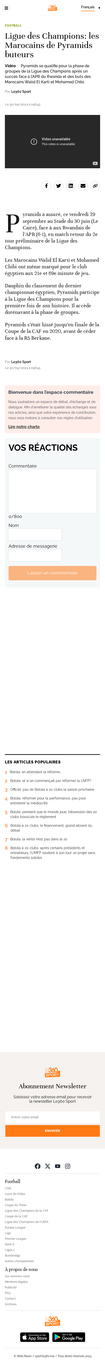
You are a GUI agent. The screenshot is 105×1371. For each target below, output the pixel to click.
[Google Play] (68, 1337)
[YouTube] (58, 1166)
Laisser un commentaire (52, 572)
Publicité (11, 1287)
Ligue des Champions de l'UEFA (26, 1222)
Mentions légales (16, 1282)
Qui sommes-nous (17, 1276)
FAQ (7, 1293)
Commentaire (23, 466)
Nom (14, 525)
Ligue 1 (9, 1250)
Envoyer (52, 1131)
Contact (10, 1298)
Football (13, 25)
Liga (8, 1233)
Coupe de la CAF (16, 1216)
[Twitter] (48, 1166)
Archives (11, 1304)
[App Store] (34, 1337)
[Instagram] (68, 1166)
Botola (9, 1199)
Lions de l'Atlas (15, 1194)
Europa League (15, 1227)
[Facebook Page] (38, 1166)
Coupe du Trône (15, 1205)
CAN (8, 1188)
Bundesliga (12, 1255)
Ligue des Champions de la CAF (26, 1210)
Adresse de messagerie (33, 546)
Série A (9, 1244)
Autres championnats (19, 1261)
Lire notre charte (24, 426)
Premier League (15, 1238)
